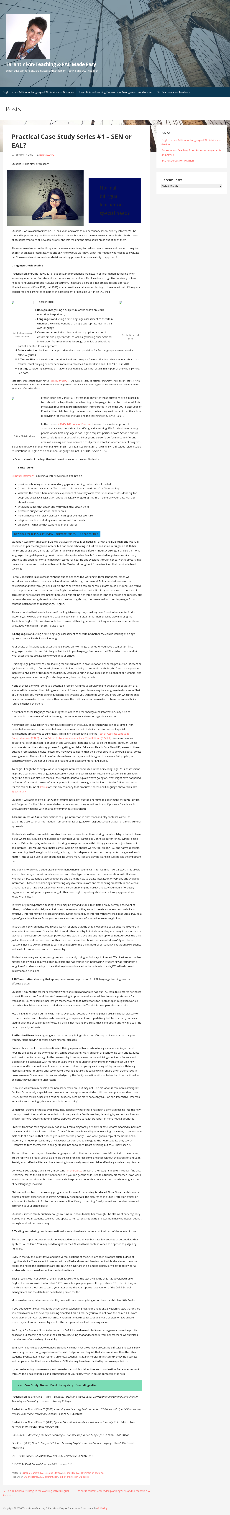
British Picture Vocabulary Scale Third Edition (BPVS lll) (79, 738)
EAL (42, 1472)
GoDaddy (102, 1508)
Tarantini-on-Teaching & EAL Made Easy (51, 64)
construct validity (59, 380)
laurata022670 (46, 154)
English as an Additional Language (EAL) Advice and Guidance (38, 92)
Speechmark (19, 791)
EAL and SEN (68, 1472)
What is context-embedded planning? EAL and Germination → (114, 1491)
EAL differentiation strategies (90, 1472)
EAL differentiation (49, 1476)
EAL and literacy (31, 1476)
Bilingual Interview (23, 476)
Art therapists (74, 1170)
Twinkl (44, 787)
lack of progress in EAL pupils (74, 1476)
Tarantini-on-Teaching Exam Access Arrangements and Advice (115, 92)
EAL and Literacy (53, 1472)
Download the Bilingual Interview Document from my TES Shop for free (56, 534)
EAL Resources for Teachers (173, 92)
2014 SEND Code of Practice (74, 424)
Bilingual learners (30, 1472)
